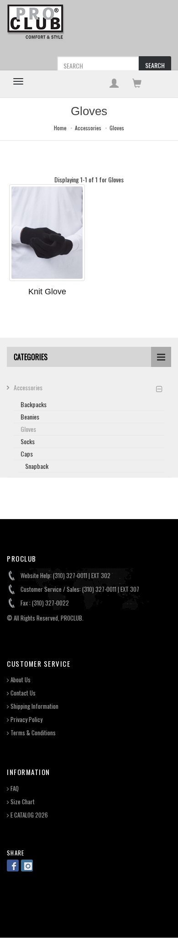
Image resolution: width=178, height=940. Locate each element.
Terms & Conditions (32, 733)
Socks (28, 441)
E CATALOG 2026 (28, 815)
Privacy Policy (25, 719)
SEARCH (155, 65)
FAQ (14, 788)
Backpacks (34, 404)
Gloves (117, 128)
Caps (27, 453)
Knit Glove (47, 291)
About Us (20, 680)
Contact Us (22, 693)
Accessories (88, 128)
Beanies (30, 416)
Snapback (36, 466)
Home (60, 128)
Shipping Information (33, 706)
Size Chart (22, 802)
